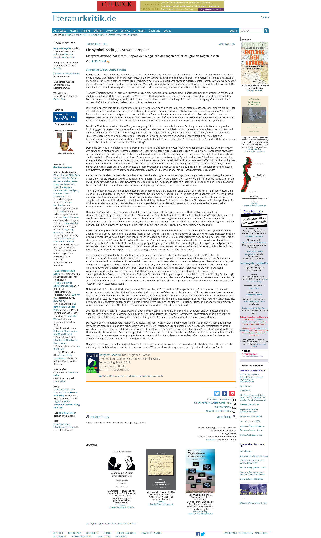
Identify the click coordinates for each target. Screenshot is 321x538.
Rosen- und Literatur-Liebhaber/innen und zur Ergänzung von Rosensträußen (251, 378)
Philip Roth (74, 175)
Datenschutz (246, 532)
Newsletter (104, 536)
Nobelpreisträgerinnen (254, 301)
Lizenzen (210, 439)
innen (260, 434)
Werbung (121, 536)
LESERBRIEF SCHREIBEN (219, 399)
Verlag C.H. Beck (254, 90)
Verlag (265, 16)
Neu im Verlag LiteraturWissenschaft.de (200, 512)
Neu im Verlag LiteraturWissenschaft (254, 150)
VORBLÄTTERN (227, 44)
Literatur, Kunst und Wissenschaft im (65, 392)
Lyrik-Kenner (246, 386)
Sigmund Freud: (67, 404)
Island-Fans (245, 390)
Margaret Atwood (110, 355)
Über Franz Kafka (254, 294)
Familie (57, 68)
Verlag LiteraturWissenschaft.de (121, 506)
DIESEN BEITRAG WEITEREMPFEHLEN (212, 403)
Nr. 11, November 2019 (95, 35)
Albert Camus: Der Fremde (253, 242)
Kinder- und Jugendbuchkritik (253, 467)
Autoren (112, 30)
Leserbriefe (92, 532)
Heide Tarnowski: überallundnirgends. (64, 284)
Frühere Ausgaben (72, 35)
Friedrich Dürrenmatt (63, 195)
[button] (217, 393)
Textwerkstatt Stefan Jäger (254, 308)
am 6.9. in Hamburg (257, 280)
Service (125, 30)
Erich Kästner (246, 451)
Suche (234, 30)
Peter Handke (71, 223)
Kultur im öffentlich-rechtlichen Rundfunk (64, 56)
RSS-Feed (58, 532)
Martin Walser (64, 181)
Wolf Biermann (67, 184)
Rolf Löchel (99, 61)
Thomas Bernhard (62, 204)
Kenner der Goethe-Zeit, (251, 416)
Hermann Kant (61, 190)
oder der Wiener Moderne (252, 425)
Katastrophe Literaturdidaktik (254, 262)
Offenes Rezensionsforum (66, 73)
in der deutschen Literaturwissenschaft (64, 425)
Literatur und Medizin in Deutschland (65, 341)
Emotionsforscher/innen (251, 430)
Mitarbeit (139, 30)
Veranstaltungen (82, 536)
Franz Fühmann (71, 217)
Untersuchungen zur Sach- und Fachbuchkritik (252, 461)
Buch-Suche (60, 536)
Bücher (98, 30)
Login (167, 30)
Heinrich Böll (60, 178)
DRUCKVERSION (223, 407)
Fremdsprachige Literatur (123, 35)
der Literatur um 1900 (250, 421)
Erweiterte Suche (151, 532)
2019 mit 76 (59, 300)
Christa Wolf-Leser (248, 434)
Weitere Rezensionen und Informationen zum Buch (131, 376)
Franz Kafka (59, 381)
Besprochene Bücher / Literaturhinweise (106, 69)
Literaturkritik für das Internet (254, 455)
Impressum (230, 532)
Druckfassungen (126, 532)
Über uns (154, 30)
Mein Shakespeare (63, 187)
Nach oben (261, 532)
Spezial (85, 30)
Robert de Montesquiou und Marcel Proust (65, 332)
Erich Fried (59, 211)
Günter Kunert (61, 175)
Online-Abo (59, 99)
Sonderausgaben (63, 166)
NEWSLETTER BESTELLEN (218, 410)
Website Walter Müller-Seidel (253, 502)
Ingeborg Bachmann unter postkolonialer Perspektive (252, 473)
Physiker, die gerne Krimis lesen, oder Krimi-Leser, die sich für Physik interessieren (253, 397)
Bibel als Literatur (67, 412)
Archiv (74, 30)
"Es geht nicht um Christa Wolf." (65, 306)
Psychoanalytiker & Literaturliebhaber (249, 410)
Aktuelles (60, 30)
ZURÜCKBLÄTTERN (97, 44)
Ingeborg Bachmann (63, 231)
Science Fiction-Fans (249, 404)
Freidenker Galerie (254, 235)
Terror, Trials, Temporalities (63, 356)
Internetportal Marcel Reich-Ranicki (64, 240)
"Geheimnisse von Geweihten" (254, 252)
